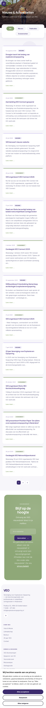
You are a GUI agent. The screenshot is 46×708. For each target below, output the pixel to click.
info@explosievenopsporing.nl (14, 610)
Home (3, 8)
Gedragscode (8, 665)
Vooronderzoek (9, 659)
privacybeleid (23, 566)
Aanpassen (23, 697)
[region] (23, 688)
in (6, 615)
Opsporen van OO (10, 656)
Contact (6, 641)
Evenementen (23, 34)
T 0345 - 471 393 (9, 608)
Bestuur (6, 635)
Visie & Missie (8, 628)
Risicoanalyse (8, 662)
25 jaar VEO (7, 638)
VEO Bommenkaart (10, 653)
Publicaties (33, 28)
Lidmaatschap (8, 631)
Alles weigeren (23, 703)
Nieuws (20, 28)
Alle (10, 28)
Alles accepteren (23, 692)
